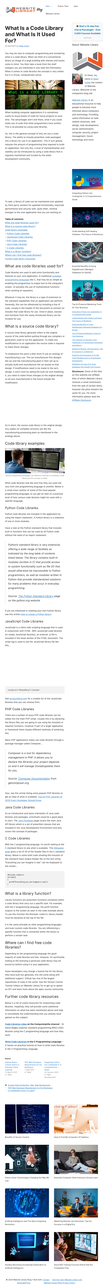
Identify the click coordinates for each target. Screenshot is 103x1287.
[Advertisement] (35, 181)
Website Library (53, 13)
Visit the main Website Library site (67, 1280)
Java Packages (26, 820)
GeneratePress (24, 1283)
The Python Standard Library (35, 596)
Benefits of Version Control (17, 1137)
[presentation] (87, 179)
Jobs (75, 6)
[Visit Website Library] (87, 71)
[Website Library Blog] (24, 10)
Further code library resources (20, 258)
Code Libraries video (16, 1024)
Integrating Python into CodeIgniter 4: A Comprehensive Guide (86, 196)
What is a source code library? (20, 226)
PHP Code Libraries (17, 240)
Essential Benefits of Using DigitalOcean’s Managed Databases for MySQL (84, 269)
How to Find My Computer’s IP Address (71, 1137)
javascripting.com (18, 698)
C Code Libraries (15, 248)
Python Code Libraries (18, 233)
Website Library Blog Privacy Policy (59, 1283)
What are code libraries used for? (22, 222)
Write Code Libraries (16, 1041)
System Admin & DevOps (18, 1085)
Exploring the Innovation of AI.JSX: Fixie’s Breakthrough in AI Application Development (86, 358)
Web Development (42, 1085)
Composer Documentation (34, 778)
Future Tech (63, 6)
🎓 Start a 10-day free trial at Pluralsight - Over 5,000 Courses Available (87, 30)
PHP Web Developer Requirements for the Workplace (33, 1064)
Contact (46, 1280)
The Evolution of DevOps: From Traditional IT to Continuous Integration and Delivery (87, 342)
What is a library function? (18, 251)
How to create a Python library (35, 614)
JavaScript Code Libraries (20, 237)
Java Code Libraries (17, 244)
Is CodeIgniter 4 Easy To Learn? (21, 1090)
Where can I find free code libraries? (23, 255)
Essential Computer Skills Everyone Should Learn (76, 1177)
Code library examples (16, 230)
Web (48, 6)
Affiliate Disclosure (81, 400)
